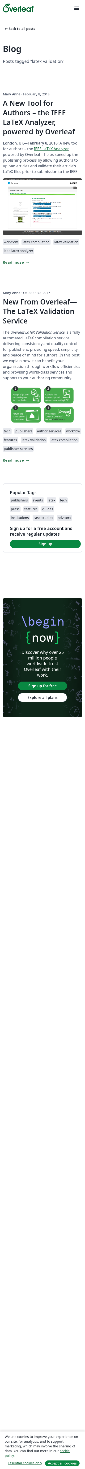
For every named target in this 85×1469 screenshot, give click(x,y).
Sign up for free (42, 685)
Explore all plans (42, 697)
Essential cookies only (25, 1463)
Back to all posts (19, 28)
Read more (16, 262)
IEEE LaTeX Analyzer (51, 148)
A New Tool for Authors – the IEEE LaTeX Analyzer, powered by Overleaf (39, 117)
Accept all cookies (62, 1463)
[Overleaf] (18, 8)
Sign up (45, 544)
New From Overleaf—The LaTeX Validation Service (40, 311)
